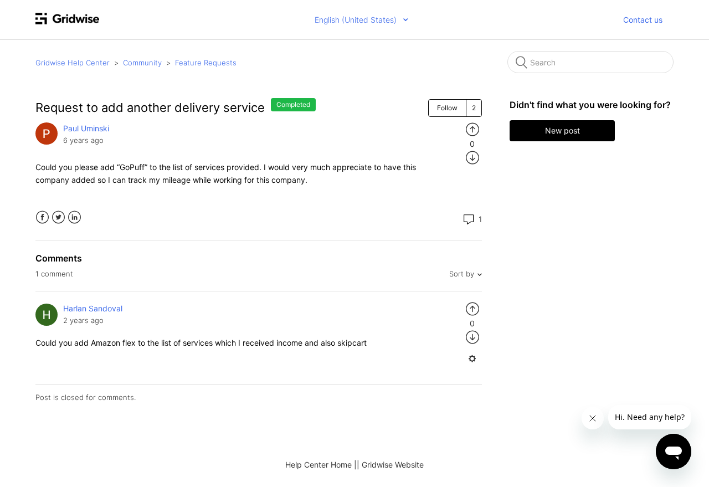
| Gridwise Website (390, 464)
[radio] (472, 128)
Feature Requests (206, 62)
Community (142, 62)
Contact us (642, 19)
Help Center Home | (321, 464)
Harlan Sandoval (92, 308)
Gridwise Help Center (72, 62)
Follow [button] (447, 108)
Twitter (58, 217)
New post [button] (562, 130)
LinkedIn (74, 217)
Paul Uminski (86, 128)
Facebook (42, 217)
